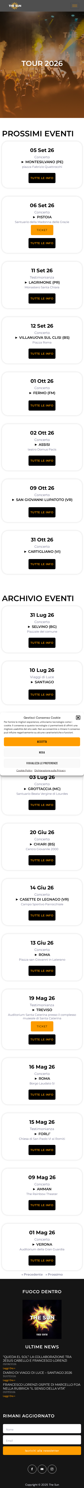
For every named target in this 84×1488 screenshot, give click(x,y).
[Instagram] (52, 1469)
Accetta (42, 742)
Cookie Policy (24, 770)
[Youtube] (42, 1469)
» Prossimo (54, 1274)
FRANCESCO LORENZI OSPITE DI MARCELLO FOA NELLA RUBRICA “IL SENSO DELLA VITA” (41, 1386)
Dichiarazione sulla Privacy (50, 770)
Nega (42, 752)
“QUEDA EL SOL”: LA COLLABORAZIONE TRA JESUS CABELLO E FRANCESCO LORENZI (37, 1358)
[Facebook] (32, 1469)
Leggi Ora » (9, 1368)
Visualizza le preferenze (42, 763)
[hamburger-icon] (74, 6)
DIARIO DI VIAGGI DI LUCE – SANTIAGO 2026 (37, 1373)
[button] (78, 717)
